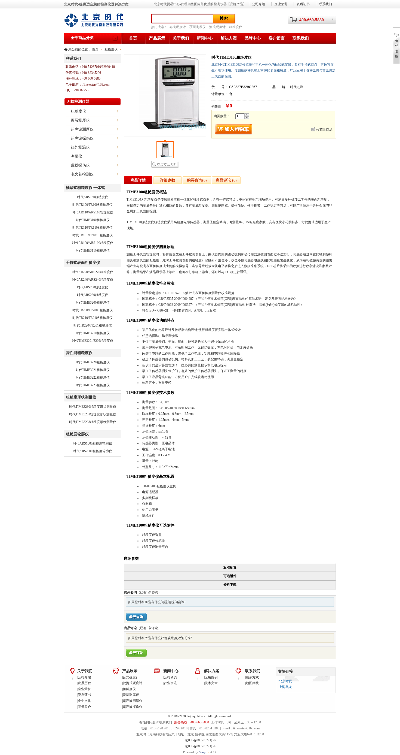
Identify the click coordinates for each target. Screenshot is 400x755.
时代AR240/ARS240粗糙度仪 (92, 280)
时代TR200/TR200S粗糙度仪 (92, 310)
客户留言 (277, 38)
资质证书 (303, 4)
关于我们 (181, 38)
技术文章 (211, 683)
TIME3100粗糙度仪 (156, 486)
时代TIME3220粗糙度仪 (93, 362)
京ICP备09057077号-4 (200, 746)
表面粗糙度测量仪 (208, 293)
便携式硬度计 (132, 683)
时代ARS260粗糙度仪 (92, 287)
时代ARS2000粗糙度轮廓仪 (92, 451)
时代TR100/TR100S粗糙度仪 (92, 205)
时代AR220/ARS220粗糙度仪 (92, 272)
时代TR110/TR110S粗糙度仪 (92, 227)
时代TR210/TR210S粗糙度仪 (92, 318)
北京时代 (285, 681)
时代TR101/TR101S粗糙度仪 (92, 235)
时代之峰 (296, 87)
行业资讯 (170, 683)
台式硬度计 (131, 677)
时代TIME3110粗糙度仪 (93, 250)
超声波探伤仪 (132, 707)
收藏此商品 (324, 130)
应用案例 (211, 677)
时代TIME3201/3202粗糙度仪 (92, 341)
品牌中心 (253, 38)
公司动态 (170, 677)
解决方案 (229, 38)
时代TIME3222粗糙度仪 (93, 377)
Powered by (196, 752)
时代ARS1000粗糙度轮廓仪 (92, 443)
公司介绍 (258, 4)
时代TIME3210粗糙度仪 (93, 333)
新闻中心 (205, 38)
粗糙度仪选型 (152, 535)
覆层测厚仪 (197, 27)
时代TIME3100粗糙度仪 (93, 220)
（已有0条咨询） (149, 592)
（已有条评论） (149, 628)
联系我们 (301, 38)
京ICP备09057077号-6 (200, 740)
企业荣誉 (280, 4)
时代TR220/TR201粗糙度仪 (92, 325)
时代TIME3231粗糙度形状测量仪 (92, 414)
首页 (133, 38)
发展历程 (84, 683)
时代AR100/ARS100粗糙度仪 (92, 243)
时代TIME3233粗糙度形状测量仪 (92, 422)
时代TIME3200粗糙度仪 (93, 302)
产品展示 (157, 38)
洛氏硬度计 (217, 27)
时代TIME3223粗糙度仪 (93, 385)
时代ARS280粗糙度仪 (92, 295)
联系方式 (252, 677)
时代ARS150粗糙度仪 (92, 197)
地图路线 (252, 683)
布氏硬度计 (178, 27)
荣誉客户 (84, 707)
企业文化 (84, 701)
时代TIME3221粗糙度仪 (93, 370)
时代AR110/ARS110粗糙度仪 (92, 212)
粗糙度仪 (235, 27)
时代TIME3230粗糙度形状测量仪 (92, 407)
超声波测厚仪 (132, 701)
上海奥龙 (285, 687)
